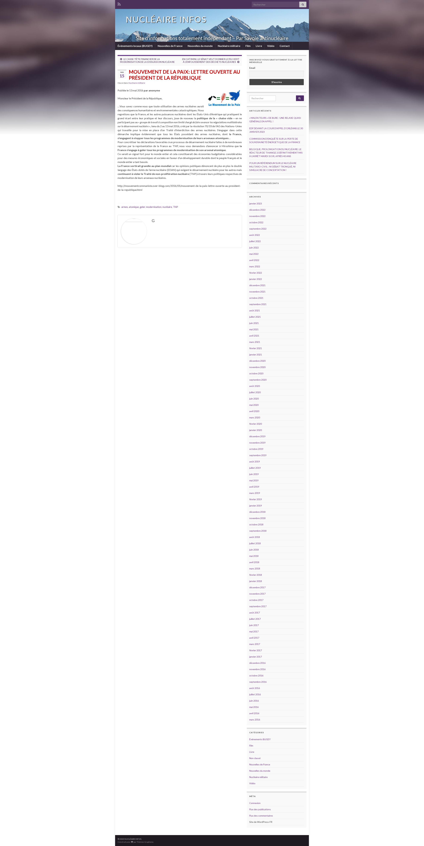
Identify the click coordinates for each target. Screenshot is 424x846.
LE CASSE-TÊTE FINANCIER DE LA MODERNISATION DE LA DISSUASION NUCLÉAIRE (147, 60)
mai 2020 (254, 404)
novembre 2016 (257, 669)
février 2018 (255, 574)
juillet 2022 (255, 241)
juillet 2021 (255, 316)
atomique (134, 207)
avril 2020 (254, 411)
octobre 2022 (256, 222)
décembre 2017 (257, 587)
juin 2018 (254, 549)
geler (142, 207)
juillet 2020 (255, 392)
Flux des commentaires (261, 815)
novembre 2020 (257, 367)
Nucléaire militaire (229, 45)
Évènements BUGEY (260, 739)
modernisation (153, 207)
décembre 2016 (257, 662)
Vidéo (270, 45)
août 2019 (254, 461)
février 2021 (255, 348)
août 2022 (254, 235)
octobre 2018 (256, 524)
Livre (259, 45)
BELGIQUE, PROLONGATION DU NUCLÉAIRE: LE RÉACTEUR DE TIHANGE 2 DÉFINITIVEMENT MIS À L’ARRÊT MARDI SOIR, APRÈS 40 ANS (276, 153)
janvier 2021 (255, 354)
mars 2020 (254, 417)
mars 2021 (254, 342)
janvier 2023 (255, 203)
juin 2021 (254, 323)
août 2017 (254, 612)
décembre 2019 (257, 436)
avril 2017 (254, 637)
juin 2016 (254, 700)
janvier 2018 (255, 581)
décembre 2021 (257, 285)
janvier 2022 (255, 279)
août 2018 (254, 537)
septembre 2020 (257, 379)
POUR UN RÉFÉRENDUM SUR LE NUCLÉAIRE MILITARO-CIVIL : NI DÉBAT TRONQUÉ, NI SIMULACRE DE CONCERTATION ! (272, 166)
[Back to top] (416, 838)
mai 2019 (254, 480)
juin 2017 (254, 625)
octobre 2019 (256, 449)
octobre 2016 (256, 675)
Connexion (255, 803)
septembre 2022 (257, 228)
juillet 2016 (255, 694)
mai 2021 (254, 329)
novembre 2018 (257, 518)
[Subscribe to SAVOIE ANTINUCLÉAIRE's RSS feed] (119, 3)
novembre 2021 (257, 291)
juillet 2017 (255, 618)
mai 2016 (254, 707)
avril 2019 (254, 486)
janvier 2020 (255, 430)
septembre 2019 (257, 455)
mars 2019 (254, 493)
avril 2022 (254, 260)
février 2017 (255, 650)
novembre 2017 (257, 593)
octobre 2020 (256, 373)
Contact (285, 45)
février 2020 (255, 423)
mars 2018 (254, 568)
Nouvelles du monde (200, 45)
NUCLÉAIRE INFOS (166, 19)
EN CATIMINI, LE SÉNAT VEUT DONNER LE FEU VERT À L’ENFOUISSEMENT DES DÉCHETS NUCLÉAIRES (210, 60)
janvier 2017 (255, 656)
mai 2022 (254, 253)
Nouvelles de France (170, 45)
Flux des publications (260, 809)
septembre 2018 (257, 530)
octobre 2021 (256, 297)
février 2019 (255, 499)
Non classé (255, 758)
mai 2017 (254, 631)
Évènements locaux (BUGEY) (135, 45)
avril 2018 (254, 562)
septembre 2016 (257, 681)
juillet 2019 (255, 467)
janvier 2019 (255, 505)
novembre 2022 (257, 216)
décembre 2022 (257, 209)
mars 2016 (254, 719)
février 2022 (255, 272)
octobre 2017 (256, 600)
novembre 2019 (257, 442)
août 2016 (254, 688)
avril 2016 (254, 713)
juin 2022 (254, 247)
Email (252, 67)
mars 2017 (254, 644)
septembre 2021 (257, 304)
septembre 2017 (257, 606)
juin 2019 (254, 474)
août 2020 (254, 386)
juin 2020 (254, 398)
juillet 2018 (255, 543)
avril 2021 (254, 335)
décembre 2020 (257, 360)
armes (124, 207)
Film (248, 45)
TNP (175, 207)
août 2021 (254, 310)
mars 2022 (254, 266)
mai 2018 (254, 556)
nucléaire (167, 207)
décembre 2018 (257, 511)
